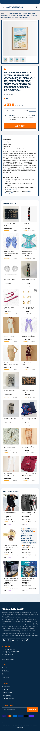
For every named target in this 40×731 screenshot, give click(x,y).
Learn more (32, 111)
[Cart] (36, 7)
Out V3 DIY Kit (25, 224)
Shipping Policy (6, 696)
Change (33, 115)
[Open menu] (3, 7)
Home (2, 13)
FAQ (3, 674)
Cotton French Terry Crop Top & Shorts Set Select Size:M (28, 447)
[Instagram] (8, 640)
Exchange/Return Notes (11, 177)
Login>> (9, 524)
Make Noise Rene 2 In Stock (9, 224)
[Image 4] (23, 59)
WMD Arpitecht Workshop (10, 418)
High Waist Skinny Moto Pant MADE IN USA (10, 474)
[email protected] (12, 189)
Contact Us (5, 671)
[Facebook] (4, 640)
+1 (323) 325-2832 (7, 654)
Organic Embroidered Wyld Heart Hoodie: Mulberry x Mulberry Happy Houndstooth (29, 474)
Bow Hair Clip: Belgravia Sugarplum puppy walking (28, 335)
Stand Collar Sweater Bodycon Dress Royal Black (11, 363)
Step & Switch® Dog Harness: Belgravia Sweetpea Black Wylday (28, 252)
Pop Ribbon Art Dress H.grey (27, 363)
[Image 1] (5, 59)
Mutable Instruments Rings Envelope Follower (10, 391)
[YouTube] (13, 640)
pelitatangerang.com (14, 7)
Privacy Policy (6, 689)
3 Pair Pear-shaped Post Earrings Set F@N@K (28, 307)
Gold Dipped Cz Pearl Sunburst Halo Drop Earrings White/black (9, 280)
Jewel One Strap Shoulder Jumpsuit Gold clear (10, 335)
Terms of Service (7, 692)
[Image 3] (17, 59)
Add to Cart (20, 126)
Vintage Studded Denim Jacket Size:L (10, 513)
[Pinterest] (27, 640)
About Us (4, 668)
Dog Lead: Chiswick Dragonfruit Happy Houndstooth (9, 308)
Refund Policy (6, 686)
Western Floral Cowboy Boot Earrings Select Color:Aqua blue (10, 447)
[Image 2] (11, 59)
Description (7, 139)
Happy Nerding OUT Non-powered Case (28, 280)
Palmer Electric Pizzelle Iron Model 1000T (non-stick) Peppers (11, 579)
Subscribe (32, 709)
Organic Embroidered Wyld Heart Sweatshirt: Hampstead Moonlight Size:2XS (29, 419)
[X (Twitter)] (22, 640)
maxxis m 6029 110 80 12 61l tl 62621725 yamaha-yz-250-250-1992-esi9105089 (29, 513)
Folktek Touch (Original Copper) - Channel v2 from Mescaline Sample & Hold (29, 391)
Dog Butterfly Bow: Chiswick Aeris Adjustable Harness (11, 252)
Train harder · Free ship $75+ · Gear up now (20, 2)
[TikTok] (18, 640)
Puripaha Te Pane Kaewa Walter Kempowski (28, 579)
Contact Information (8, 699)
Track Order (5, 677)
